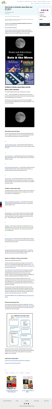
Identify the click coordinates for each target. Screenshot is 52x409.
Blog (7, 16)
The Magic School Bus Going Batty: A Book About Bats (15, 250)
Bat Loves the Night (9, 238)
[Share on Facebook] (1, 203)
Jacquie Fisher (8, 10)
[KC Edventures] (6, 2)
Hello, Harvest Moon (9, 156)
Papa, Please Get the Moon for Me (11, 167)
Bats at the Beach (8, 213)
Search (44, 24)
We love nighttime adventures (11, 27)
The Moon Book (8, 178)
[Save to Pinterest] (1, 206)
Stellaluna (7, 225)
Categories (41, 14)
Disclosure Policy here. (17, 20)
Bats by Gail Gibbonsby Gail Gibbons (12, 201)
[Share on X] (1, 204)
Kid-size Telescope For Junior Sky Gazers (13, 271)
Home (5, 16)
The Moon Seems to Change (10, 144)
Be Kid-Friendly (7, 13)
